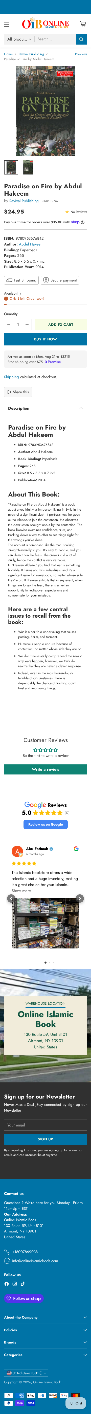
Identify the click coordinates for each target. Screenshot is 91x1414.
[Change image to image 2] (28, 167)
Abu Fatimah (37, 848)
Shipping (11, 377)
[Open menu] (7, 24)
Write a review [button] (45, 769)
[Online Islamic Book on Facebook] (7, 1285)
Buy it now (45, 339)
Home (8, 54)
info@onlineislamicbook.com (35, 1261)
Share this (21, 392)
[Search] (81, 39)
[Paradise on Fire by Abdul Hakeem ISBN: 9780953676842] (45, 111)
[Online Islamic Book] (45, 24)
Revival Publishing (31, 54)
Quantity (11, 314)
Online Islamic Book (47, 1382)
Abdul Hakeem (31, 244)
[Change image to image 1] (11, 167)
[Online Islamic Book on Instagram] (15, 1285)
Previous (81, 54)
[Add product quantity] (27, 324)
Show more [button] (21, 891)
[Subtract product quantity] (8, 324)
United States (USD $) (27, 1373)
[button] (46, 824)
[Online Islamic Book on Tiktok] (23, 1285)
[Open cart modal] (83, 24)
